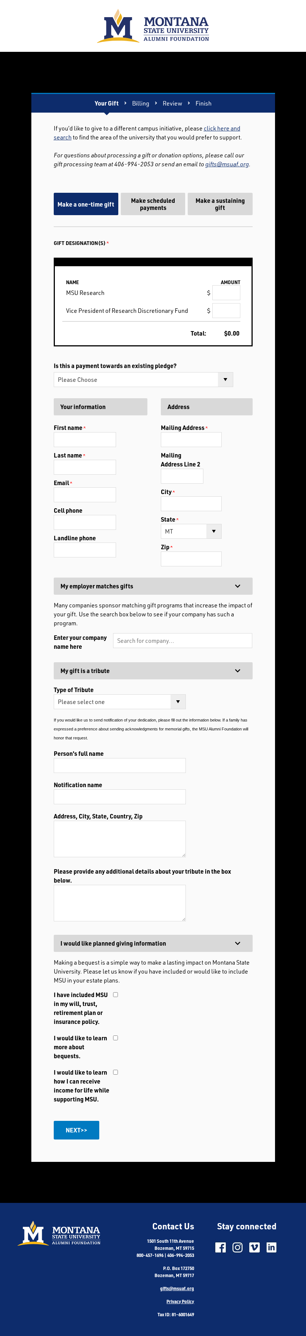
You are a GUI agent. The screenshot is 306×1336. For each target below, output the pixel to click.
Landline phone (75, 538)
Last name (68, 455)
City (167, 492)
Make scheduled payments (153, 204)
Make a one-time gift (85, 204)
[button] (182, 640)
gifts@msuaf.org (227, 164)
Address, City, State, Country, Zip (98, 816)
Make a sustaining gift (220, 204)
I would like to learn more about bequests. (80, 1047)
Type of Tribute (74, 690)
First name (69, 427)
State (169, 519)
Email (62, 483)
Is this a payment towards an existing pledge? (115, 366)
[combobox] (182, 640)
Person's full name (79, 753)
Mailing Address (183, 427)
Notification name (78, 785)
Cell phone (68, 510)
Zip (166, 547)
